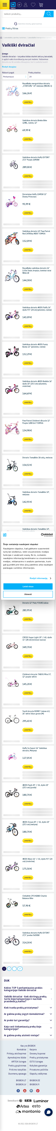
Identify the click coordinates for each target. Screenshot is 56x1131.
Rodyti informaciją (38, 578)
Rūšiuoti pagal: (8, 73)
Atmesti (28, 594)
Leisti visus (28, 586)
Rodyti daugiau (9, 67)
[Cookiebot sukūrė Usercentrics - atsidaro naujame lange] (41, 535)
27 (20, 969)
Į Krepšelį (28, 102)
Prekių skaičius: (34, 73)
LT (19, 5)
